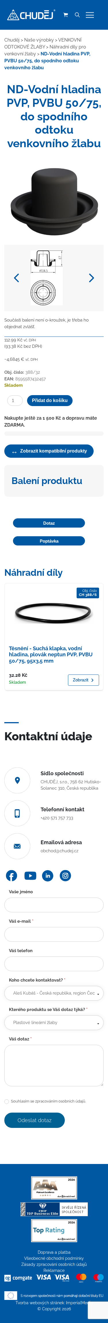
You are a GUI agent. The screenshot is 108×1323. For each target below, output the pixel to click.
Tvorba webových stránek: (41, 1302)
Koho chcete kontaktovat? (37, 980)
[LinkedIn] (47, 875)
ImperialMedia (79, 1302)
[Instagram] (65, 875)
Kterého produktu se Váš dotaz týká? (48, 1009)
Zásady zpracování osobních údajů (54, 1264)
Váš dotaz (20, 1039)
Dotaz (49, 523)
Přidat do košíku (50, 400)
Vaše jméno (21, 891)
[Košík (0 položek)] (65, 15)
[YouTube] (30, 876)
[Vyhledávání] (77, 15)
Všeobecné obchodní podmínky (54, 1258)
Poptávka (49, 541)
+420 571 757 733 (57, 818)
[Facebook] (11, 875)
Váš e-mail (21, 921)
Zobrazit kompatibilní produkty (49, 451)
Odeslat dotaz (35, 1120)
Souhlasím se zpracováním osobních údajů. (48, 1101)
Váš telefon (21, 950)
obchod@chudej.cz (59, 850)
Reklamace (54, 1270)
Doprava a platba (54, 1252)
